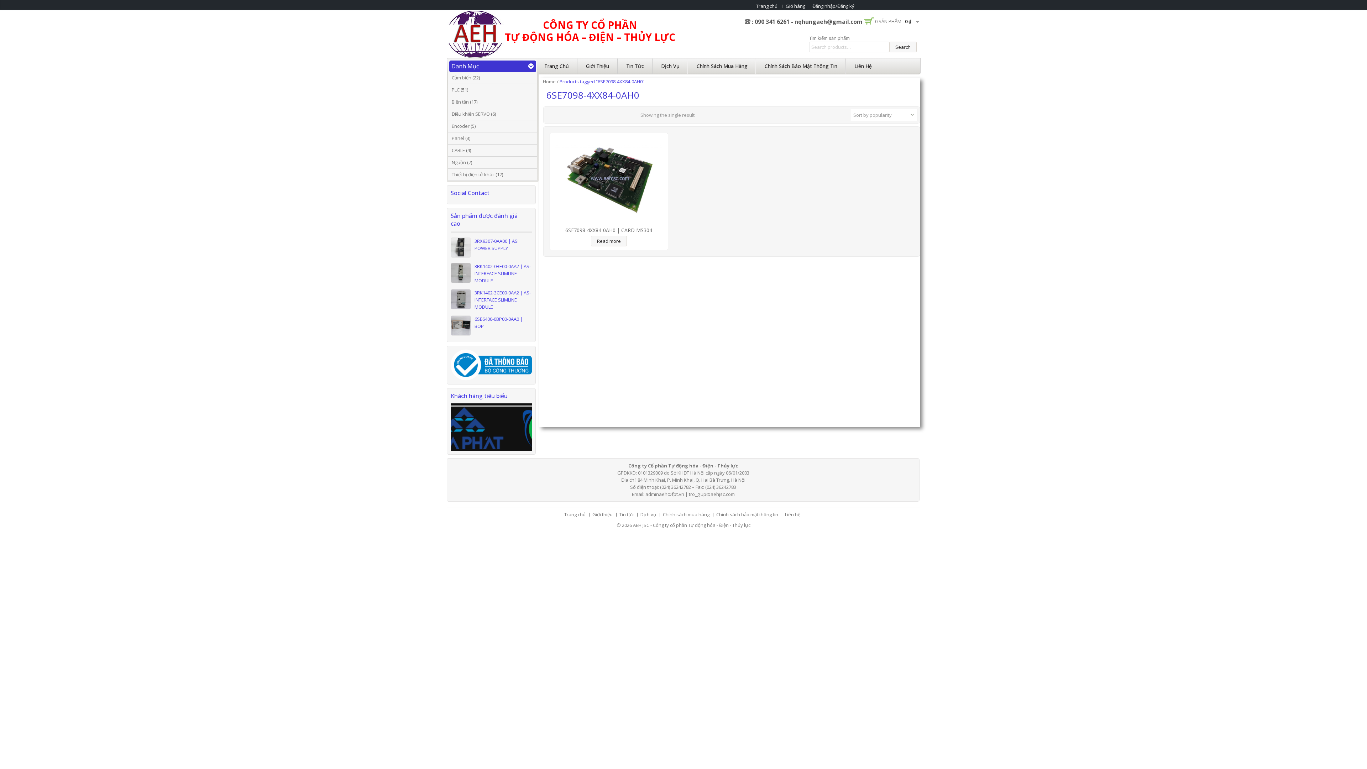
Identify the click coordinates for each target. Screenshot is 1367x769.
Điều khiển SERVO (471, 114)
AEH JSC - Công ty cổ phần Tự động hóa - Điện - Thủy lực (691, 525)
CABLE (458, 150)
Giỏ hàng (795, 6)
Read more (609, 241)
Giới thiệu (597, 66)
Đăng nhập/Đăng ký (833, 6)
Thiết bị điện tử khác (473, 174)
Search (903, 47)
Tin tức (635, 66)
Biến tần (460, 102)
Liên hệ (863, 66)
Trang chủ (766, 6)
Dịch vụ (670, 66)
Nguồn (459, 162)
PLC (456, 90)
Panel (458, 138)
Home (549, 81)
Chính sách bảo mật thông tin (801, 66)
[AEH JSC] (475, 34)
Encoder (461, 126)
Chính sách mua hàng (722, 66)
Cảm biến (461, 77)
